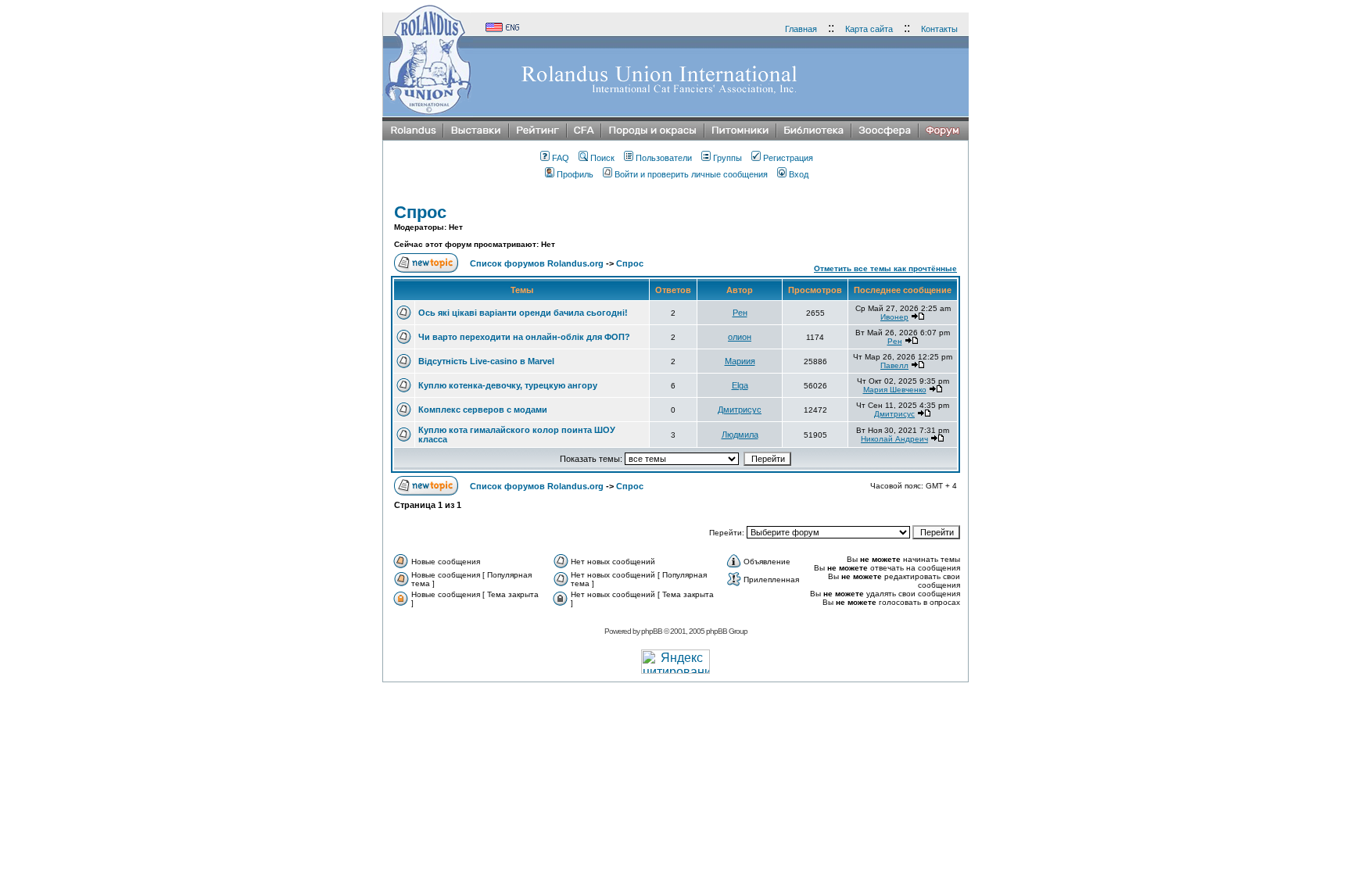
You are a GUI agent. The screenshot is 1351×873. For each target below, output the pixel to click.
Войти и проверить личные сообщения (691, 174)
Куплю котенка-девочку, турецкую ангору (507, 385)
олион (739, 337)
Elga (740, 385)
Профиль (575, 174)
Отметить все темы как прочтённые (885, 268)
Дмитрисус (740, 409)
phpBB (651, 631)
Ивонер (894, 317)
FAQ (560, 158)
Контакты (939, 29)
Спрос (420, 212)
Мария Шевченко (894, 389)
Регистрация (788, 158)
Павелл (894, 365)
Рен (740, 312)
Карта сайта (869, 29)
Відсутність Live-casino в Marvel (486, 361)
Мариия (740, 361)
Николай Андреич (894, 439)
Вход (798, 174)
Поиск (602, 158)
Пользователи (664, 158)
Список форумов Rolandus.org (537, 263)
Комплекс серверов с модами (482, 409)
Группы (727, 158)
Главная (801, 29)
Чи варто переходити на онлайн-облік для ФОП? (524, 337)
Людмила (740, 434)
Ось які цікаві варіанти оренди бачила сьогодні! (523, 312)
